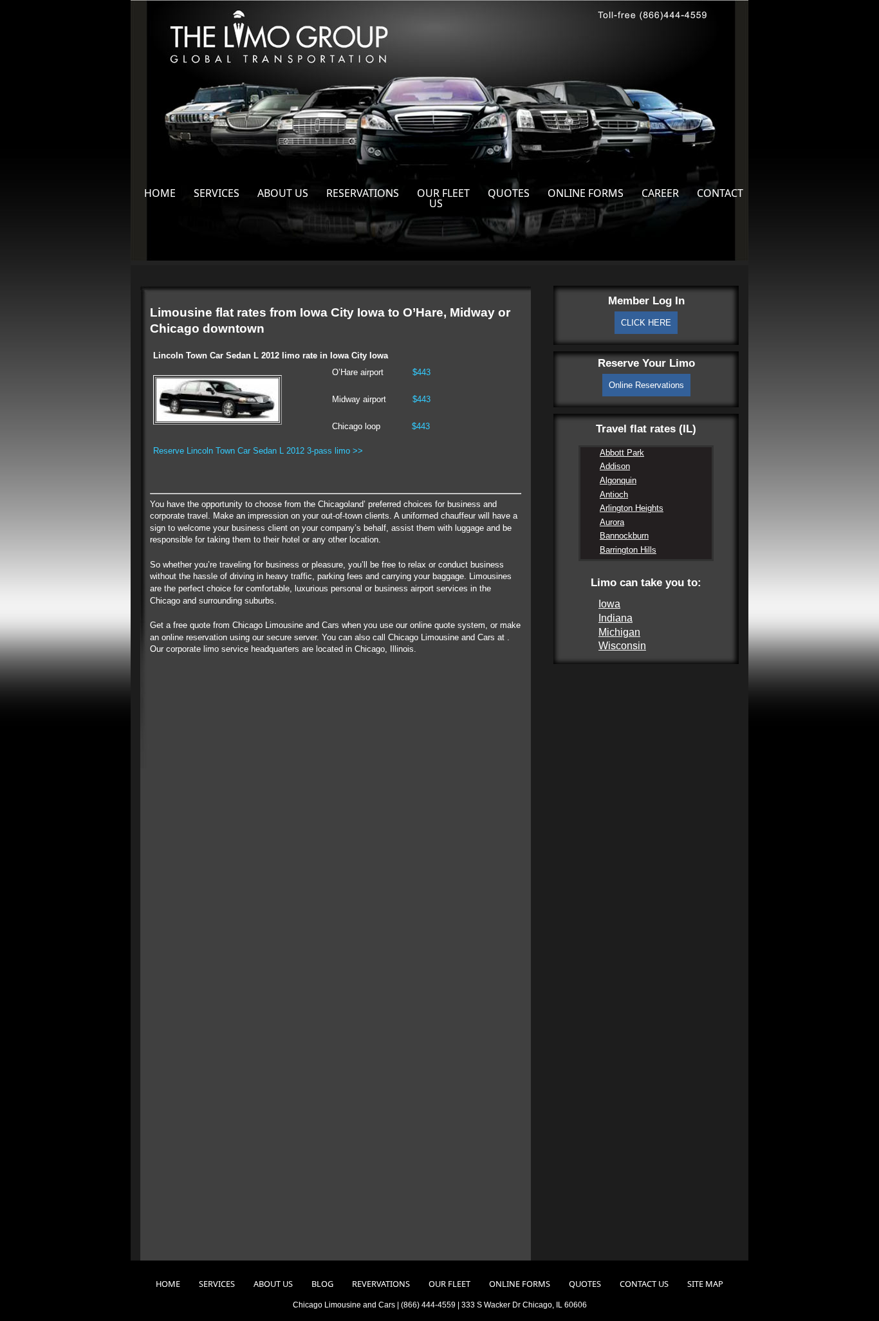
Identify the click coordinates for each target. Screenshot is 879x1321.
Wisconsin (622, 645)
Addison (615, 466)
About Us (282, 193)
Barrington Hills (628, 550)
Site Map (705, 1283)
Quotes (509, 193)
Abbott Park (622, 452)
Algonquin (618, 480)
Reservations (362, 193)
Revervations (381, 1283)
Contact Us (644, 1283)
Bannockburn (624, 535)
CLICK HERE (646, 323)
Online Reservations (646, 385)
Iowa (609, 603)
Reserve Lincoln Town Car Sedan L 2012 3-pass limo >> (258, 451)
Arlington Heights (631, 508)
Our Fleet (443, 193)
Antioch (614, 494)
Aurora (612, 522)
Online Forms (586, 193)
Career (660, 193)
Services (216, 193)
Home (160, 193)
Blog (322, 1283)
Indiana (615, 618)
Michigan (619, 632)
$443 (421, 372)
